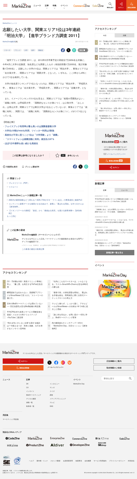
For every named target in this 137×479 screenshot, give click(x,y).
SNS (51, 406)
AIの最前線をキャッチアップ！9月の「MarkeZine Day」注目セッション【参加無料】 (69, 325)
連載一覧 (29, 402)
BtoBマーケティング (33, 395)
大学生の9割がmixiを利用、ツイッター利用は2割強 (29, 130)
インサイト (30, 391)
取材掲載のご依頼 (113, 367)
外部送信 (131, 461)
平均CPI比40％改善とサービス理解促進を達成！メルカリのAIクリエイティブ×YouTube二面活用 (24, 314)
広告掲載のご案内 (113, 361)
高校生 (40, 50)
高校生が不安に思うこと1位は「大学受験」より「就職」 (32, 134)
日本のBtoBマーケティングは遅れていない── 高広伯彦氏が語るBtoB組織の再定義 (25, 305)
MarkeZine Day (78, 383)
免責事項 (78, 461)
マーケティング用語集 (11, 419)
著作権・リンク (42, 461)
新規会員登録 (115, 161)
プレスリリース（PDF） (19, 183)
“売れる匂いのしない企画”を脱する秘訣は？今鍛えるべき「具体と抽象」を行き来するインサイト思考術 (25, 325)
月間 (124, 35)
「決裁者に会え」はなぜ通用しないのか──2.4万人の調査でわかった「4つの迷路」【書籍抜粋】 (114, 210)
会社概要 (88, 461)
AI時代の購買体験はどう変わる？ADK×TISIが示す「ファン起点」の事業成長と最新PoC (45, 200)
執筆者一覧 (30, 406)
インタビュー (54, 383)
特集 (54, 5)
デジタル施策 (31, 398)
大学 (26, 50)
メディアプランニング (58, 398)
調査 (51, 395)
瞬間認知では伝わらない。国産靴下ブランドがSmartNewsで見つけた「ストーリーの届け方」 (25, 295)
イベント (64, 5)
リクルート (13, 186)
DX (27, 383)
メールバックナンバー (116, 154)
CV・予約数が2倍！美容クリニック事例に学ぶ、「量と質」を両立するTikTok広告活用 (25, 284)
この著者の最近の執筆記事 (33, 249)
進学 (33, 50)
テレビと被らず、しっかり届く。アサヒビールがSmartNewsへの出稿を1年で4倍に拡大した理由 (70, 306)
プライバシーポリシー (117, 461)
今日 (104, 35)
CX (27, 387)
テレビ (52, 402)
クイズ (52, 391)
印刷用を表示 (12, 166)
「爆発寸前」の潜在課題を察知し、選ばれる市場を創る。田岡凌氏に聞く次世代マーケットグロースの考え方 (69, 295)
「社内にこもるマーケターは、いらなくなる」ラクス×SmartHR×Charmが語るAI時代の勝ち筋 (70, 284)
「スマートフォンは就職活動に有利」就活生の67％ (29, 139)
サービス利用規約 (100, 461)
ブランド (17, 50)
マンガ (52, 387)
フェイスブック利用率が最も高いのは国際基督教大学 (30, 126)
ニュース (37, 5)
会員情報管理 (68, 461)
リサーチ (7, 50)
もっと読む (11, 216)
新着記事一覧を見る (114, 252)
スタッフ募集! (55, 461)
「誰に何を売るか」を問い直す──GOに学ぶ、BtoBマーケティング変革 (69, 316)
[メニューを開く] (5, 5)
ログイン (116, 167)
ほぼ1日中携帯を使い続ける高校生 (21, 143)
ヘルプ (31, 461)
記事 (47, 5)
